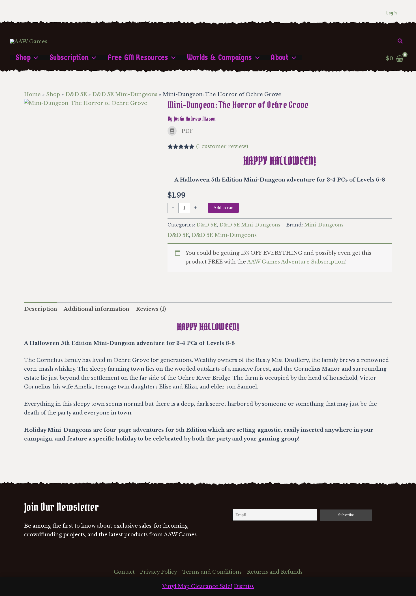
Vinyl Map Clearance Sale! (197, 586)
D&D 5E (76, 94)
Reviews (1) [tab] (151, 309)
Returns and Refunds (275, 572)
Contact (124, 572)
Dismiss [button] (244, 586)
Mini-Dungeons (324, 225)
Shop (53, 94)
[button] (400, 41)
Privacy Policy (158, 572)
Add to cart (223, 207)
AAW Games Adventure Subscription (296, 262)
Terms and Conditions (212, 572)
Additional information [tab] (96, 309)
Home (32, 94)
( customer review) (222, 146)
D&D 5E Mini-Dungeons (124, 94)
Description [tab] (40, 309)
